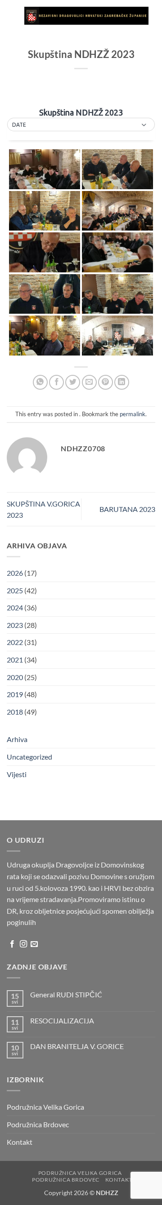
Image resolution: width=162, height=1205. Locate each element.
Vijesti (17, 774)
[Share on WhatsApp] (40, 382)
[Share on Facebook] (56, 382)
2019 (15, 694)
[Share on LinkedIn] (121, 382)
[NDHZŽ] (86, 16)
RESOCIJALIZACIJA (62, 1020)
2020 (15, 677)
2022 (15, 642)
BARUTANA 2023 (127, 509)
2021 (15, 659)
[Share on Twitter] (72, 382)
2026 (15, 573)
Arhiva (17, 739)
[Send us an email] (34, 944)
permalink (132, 414)
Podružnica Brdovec (38, 1124)
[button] (12, 15)
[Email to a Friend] (89, 382)
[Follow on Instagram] (23, 944)
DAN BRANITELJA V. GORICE (77, 1046)
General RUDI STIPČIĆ (66, 994)
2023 (15, 625)
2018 (15, 711)
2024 (15, 607)
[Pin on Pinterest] (105, 382)
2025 (15, 590)
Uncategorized (29, 756)
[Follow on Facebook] (12, 944)
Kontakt (19, 1142)
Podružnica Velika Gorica (45, 1107)
